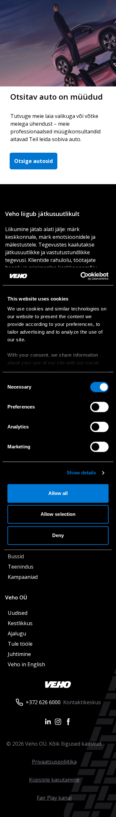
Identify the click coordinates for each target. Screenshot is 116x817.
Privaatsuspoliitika (54, 761)
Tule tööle (20, 643)
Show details (81, 472)
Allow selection (58, 514)
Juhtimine (20, 654)
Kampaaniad (23, 576)
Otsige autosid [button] (33, 161)
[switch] (99, 407)
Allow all (58, 493)
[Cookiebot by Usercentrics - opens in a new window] (82, 276)
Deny (58, 535)
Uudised (17, 612)
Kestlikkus (20, 623)
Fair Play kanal (54, 797)
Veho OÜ (16, 597)
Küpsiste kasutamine (54, 779)
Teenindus (21, 566)
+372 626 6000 (43, 702)
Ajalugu (17, 633)
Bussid (16, 556)
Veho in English (26, 664)
